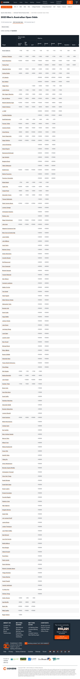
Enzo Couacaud (6, 266)
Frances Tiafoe (6, 123)
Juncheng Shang (6, 329)
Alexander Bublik (6, 404)
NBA (21, 6)
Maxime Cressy (6, 249)
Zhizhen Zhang (6, 593)
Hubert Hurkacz (6, 106)
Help (4, 651)
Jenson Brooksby (6, 144)
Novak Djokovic (6, 50)
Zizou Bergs (5, 367)
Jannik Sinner (5, 90)
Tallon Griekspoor (6, 165)
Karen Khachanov (6, 60)
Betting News (20, 631)
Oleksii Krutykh (6, 551)
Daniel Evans (5, 169)
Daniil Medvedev (6, 119)
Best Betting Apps (33, 635)
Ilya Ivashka (5, 430)
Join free (70, 2)
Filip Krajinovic (6, 505)
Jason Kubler (5, 237)
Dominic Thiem (6, 383)
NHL (29, 6)
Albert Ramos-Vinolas (7, 300)
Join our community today (62, 637)
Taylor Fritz (5, 186)
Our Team (6, 629)
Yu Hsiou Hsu (5, 589)
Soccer (64, 6)
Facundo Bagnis (6, 497)
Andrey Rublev (6, 73)
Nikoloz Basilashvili (7, 446)
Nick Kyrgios (5, 371)
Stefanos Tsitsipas (7, 56)
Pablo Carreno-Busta (7, 203)
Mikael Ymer (5, 442)
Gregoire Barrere (6, 509)
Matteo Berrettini (6, 375)
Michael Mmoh (6, 346)
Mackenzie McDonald (7, 153)
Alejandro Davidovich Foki (8, 228)
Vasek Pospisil (6, 581)
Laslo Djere (5, 333)
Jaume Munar (5, 522)
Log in (77, 2)
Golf (54, 6)
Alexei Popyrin (6, 148)
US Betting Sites (33, 627)
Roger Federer (6, 614)
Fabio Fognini (5, 295)
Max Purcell (5, 341)
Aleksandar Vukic (6, 304)
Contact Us (6, 625)
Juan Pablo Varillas (7, 530)
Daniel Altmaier (6, 480)
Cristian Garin (5, 425)
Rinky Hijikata (5, 350)
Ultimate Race (45, 629)
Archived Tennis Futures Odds (21, 12)
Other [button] (69, 6)
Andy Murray (5, 132)
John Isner (5, 224)
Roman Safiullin (6, 354)
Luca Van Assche (6, 539)
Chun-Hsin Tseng (6, 476)
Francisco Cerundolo (7, 178)
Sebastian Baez (6, 358)
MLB (25, 6)
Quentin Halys (5, 455)
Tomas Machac (6, 577)
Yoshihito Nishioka (7, 115)
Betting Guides (19, 624)
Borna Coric (5, 388)
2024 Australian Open (29, 22)
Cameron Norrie (6, 127)
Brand (5, 631)
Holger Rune (5, 85)
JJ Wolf (4, 111)
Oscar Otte (5, 451)
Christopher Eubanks (7, 211)
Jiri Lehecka (5, 77)
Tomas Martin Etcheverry (8, 362)
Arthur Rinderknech (7, 463)
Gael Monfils (5, 602)
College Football (36, 6)
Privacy (11, 651)
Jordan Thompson (7, 526)
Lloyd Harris (5, 245)
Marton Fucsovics (6, 174)
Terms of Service (21, 651)
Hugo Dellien (5, 316)
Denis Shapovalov (6, 136)
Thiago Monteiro (6, 572)
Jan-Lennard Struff (7, 518)
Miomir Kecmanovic (7, 421)
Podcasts (18, 633)
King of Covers (45, 627)
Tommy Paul (5, 64)
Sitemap (37, 651)
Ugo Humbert (5, 157)
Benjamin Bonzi (6, 161)
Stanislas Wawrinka (7, 400)
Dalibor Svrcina (6, 287)
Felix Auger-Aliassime (7, 94)
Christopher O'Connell (7, 472)
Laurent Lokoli (5, 337)
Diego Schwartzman (7, 220)
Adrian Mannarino (6, 253)
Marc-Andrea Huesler (7, 434)
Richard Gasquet (6, 270)
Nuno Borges (5, 547)
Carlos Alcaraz (6, 598)
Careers (5, 627)
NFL (15, 6)
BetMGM (14, 30)
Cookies (30, 651)
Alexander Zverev (6, 195)
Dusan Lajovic (5, 488)
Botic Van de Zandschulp (8, 232)
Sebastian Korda (6, 69)
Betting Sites (31, 624)
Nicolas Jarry (5, 216)
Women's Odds (5, 26)
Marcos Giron (5, 438)
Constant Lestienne (7, 283)
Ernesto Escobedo (7, 493)
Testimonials (7, 633)
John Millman (5, 241)
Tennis (58, 6)
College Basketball (46, 6)
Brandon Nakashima (7, 409)
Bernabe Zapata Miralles (8, 467)
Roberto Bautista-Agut (8, 102)
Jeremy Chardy (6, 321)
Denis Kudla (5, 312)
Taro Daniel (5, 291)
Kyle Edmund (5, 535)
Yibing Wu (5, 459)
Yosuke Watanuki (6, 274)
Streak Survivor (45, 625)
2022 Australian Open (7, 22)
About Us (7, 623)
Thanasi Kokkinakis (7, 199)
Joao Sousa (5, 325)
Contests (45, 623)
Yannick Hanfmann (7, 585)
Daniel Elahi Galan (6, 484)
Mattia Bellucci (6, 543)
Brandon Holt (5, 308)
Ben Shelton (5, 81)
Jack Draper (5, 379)
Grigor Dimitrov (6, 140)
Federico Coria (6, 501)
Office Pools (44, 631)
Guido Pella (5, 514)
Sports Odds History (6, 12)
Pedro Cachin (5, 560)
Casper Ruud (5, 190)
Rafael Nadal (5, 182)
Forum (44, 651)
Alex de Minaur (6, 98)
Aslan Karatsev (6, 417)
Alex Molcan (5, 279)
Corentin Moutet (6, 258)
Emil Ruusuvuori (6, 262)
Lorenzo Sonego (6, 207)
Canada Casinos (33, 633)
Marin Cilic (5, 606)
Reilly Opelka (5, 610)
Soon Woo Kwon (6, 392)
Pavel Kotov (5, 556)
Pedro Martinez (6, 564)
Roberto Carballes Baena (8, 568)
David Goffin (5, 396)
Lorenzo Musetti (6, 413)
